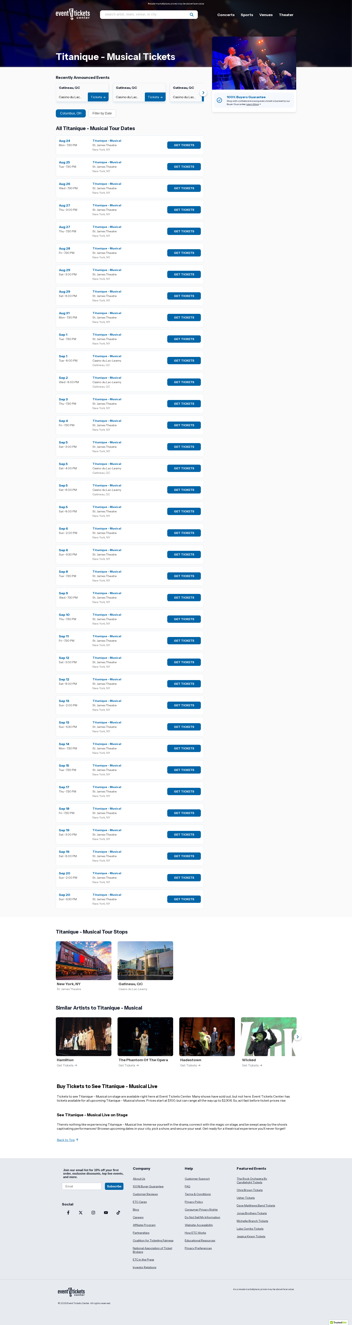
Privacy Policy (194, 1202)
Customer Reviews (145, 1194)
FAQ (187, 1186)
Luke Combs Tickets (250, 1228)
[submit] (192, 15)
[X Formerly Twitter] (81, 1213)
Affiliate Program (144, 1225)
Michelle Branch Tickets (252, 1221)
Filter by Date (102, 113)
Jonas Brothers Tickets (252, 1213)
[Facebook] (68, 1213)
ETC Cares (140, 1202)
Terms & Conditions (198, 1194)
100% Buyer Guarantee (148, 1186)
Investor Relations (144, 1267)
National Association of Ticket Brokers (152, 1250)
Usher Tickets (246, 1198)
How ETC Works (195, 1233)
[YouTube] (106, 1213)
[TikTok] (118, 1213)
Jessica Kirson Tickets (251, 1236)
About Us (139, 1178)
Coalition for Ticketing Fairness (153, 1240)
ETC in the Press (143, 1259)
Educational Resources (200, 1240)
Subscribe (114, 1186)
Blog (136, 1209)
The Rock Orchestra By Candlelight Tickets (252, 1180)
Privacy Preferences (198, 1248)
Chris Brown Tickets (250, 1190)
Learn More (252, 104)
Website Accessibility (199, 1225)
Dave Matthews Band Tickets (256, 1205)
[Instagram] (93, 1213)
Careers (138, 1217)
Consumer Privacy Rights (201, 1209)
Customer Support (197, 1178)
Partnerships (141, 1233)
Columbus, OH (70, 113)
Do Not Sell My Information (202, 1217)
